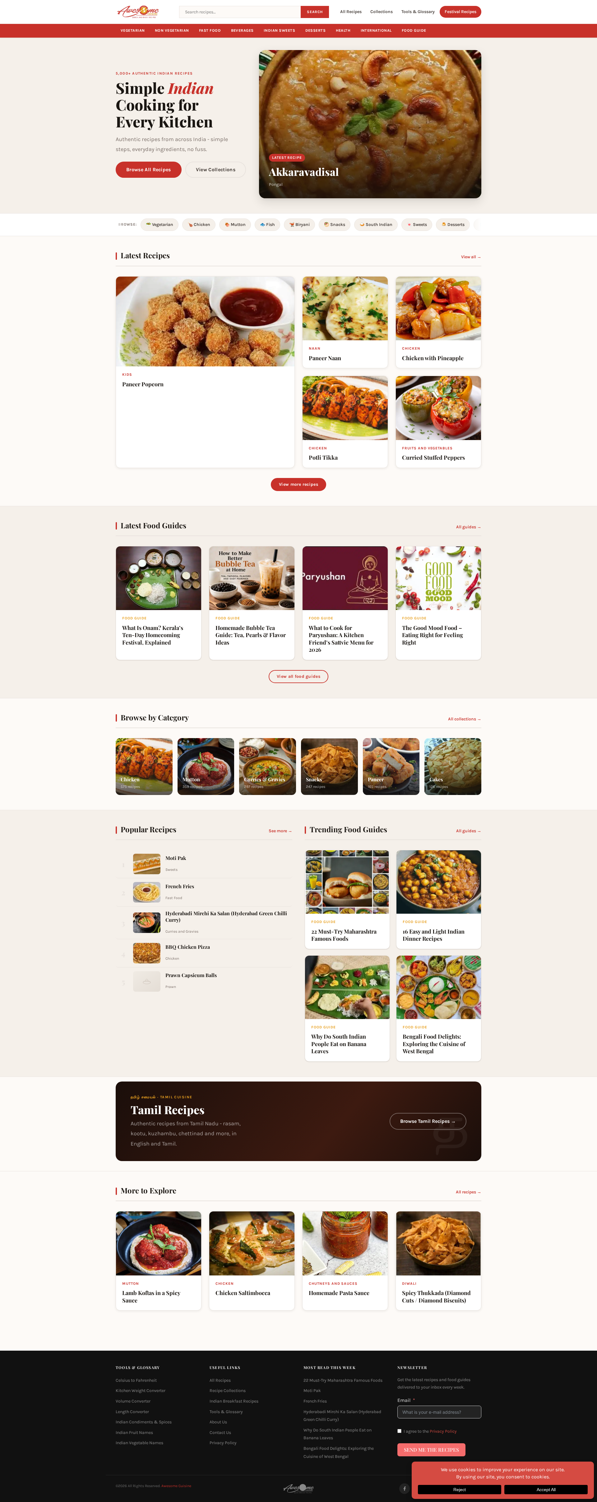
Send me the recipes (431, 1449)
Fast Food (210, 30)
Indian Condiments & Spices (144, 1422)
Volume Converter (133, 1401)
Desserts (315, 30)
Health (343, 30)
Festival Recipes (460, 11)
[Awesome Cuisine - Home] (144, 12)
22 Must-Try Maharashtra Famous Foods (342, 1380)
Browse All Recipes (148, 169)
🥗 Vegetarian (159, 224)
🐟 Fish (267, 224)
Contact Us (220, 1432)
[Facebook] (404, 1488)
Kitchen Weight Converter (140, 1390)
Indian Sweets (279, 30)
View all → (471, 257)
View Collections (215, 169)
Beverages (242, 30)
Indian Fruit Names (134, 1432)
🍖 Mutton (235, 224)
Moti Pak (312, 1390)
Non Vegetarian (172, 30)
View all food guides (298, 676)
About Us (218, 1422)
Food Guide (414, 30)
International (376, 30)
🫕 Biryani (299, 224)
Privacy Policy (223, 1442)
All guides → (468, 527)
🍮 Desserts (453, 224)
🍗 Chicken (198, 224)
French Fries (315, 1401)
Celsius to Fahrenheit (136, 1380)
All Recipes (351, 11)
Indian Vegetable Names (139, 1442)
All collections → (464, 719)
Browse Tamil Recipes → (428, 1121)
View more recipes (298, 484)
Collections (381, 11)
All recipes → (468, 1192)
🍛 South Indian (375, 224)
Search (315, 12)
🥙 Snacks (334, 224)
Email (404, 1400)
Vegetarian (133, 30)
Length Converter (132, 1411)
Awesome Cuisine (176, 1486)
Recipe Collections (228, 1390)
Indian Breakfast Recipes (234, 1401)
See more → (280, 831)
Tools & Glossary (418, 11)
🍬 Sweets (417, 224)
